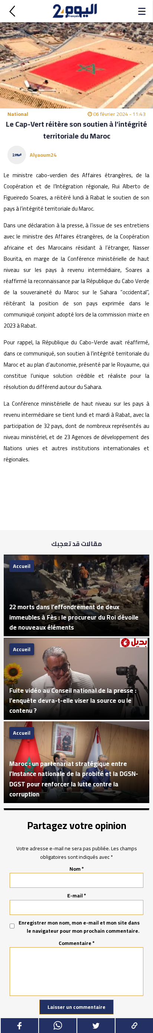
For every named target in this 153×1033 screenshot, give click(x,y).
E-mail (76, 895)
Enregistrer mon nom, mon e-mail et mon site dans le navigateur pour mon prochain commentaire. (79, 927)
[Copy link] (134, 1025)
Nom (76, 869)
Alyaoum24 (43, 155)
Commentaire (77, 943)
